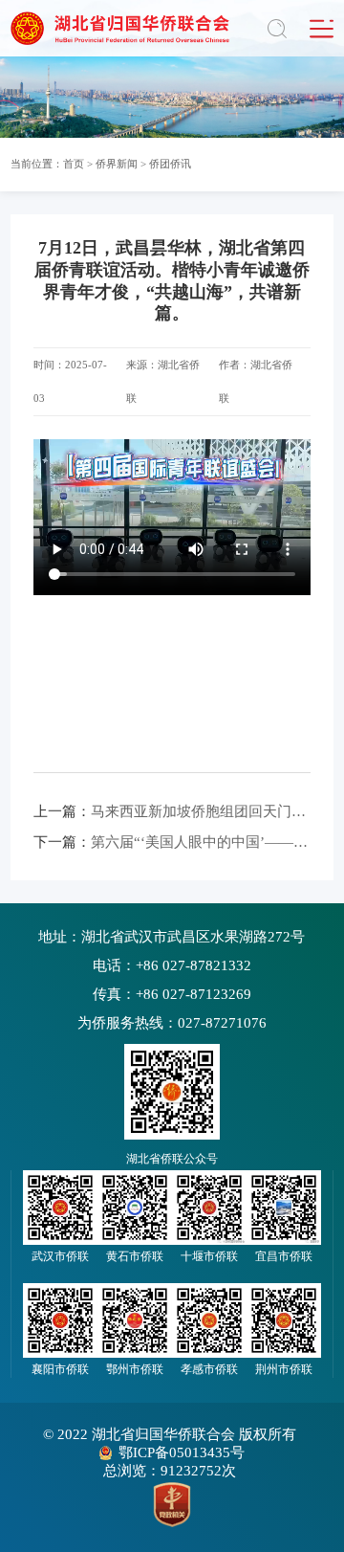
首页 (73, 163)
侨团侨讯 (170, 163)
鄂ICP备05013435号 (181, 1452)
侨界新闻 (117, 163)
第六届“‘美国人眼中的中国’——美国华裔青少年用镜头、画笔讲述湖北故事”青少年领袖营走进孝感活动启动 (172, 842)
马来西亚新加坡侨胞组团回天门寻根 (172, 811)
